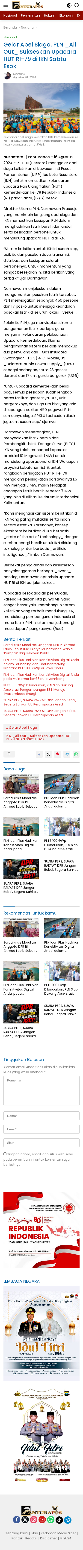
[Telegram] (67, 1520)
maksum (19, 74)
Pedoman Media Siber (58, 1533)
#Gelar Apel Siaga (21, 727)
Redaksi (31, 1538)
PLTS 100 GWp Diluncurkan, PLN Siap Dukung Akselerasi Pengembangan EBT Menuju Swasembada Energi (38, 689)
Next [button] (70, 1371)
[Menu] (6, 5)
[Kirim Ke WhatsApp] (76, 754)
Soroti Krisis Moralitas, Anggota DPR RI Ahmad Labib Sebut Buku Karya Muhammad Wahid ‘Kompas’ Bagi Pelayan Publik (39, 649)
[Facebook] (16, 1520)
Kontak (17, 1538)
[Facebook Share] (39, 754)
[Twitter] (25, 1520)
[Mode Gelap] (69, 5)
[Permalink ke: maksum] (7, 75)
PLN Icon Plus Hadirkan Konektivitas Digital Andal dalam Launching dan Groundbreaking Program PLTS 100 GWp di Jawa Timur (41, 664)
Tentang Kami (16, 1533)
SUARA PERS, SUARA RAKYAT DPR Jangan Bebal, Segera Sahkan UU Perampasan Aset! (39, 702)
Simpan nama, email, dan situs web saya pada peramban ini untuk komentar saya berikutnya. (38, 1159)
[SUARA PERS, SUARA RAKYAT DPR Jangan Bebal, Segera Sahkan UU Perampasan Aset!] (21, 869)
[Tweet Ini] (48, 754)
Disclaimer (48, 1538)
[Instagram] (33, 1520)
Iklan (34, 1533)
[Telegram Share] (66, 754)
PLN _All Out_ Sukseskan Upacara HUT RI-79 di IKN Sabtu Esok (38, 737)
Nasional (10, 37)
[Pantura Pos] (27, 5)
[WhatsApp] (50, 1520)
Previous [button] (61, 1371)
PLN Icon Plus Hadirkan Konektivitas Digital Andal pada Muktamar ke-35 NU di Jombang (41, 677)
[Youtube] (42, 1520)
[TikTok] (59, 1520)
